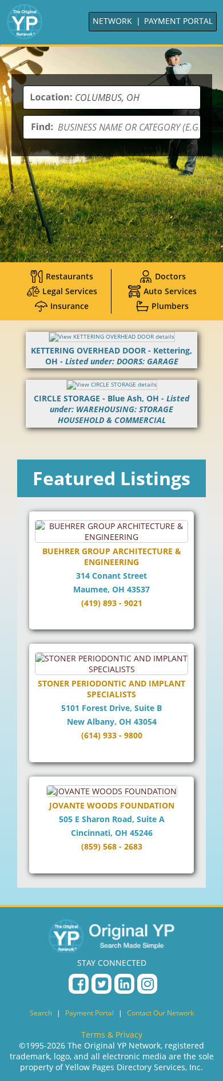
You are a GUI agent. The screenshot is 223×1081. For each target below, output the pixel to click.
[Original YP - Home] (111, 936)
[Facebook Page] (79, 984)
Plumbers (170, 305)
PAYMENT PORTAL (178, 21)
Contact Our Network (160, 1013)
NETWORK (112, 21)
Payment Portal (89, 1013)
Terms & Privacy (111, 1034)
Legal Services (69, 291)
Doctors (170, 276)
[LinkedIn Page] (124, 984)
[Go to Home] (24, 21)
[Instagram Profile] (147, 984)
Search (41, 1013)
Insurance (69, 305)
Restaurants (69, 276)
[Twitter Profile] (101, 984)
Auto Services (170, 291)
